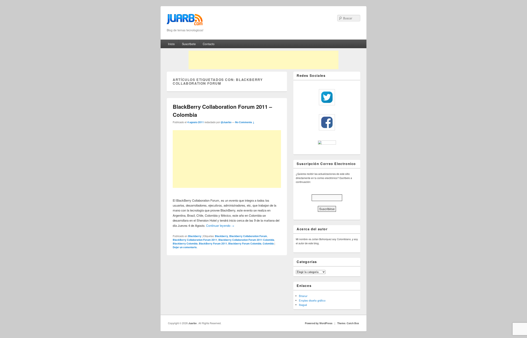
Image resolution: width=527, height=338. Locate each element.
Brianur (303, 296)
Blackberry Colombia (185, 243)
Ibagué (303, 305)
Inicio (171, 44)
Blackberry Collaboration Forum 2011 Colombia (246, 240)
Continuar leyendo (220, 225)
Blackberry (194, 236)
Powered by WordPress (318, 323)
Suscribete (189, 44)
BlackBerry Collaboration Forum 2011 (195, 240)
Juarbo (192, 323)
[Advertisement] (263, 60)
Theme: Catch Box (348, 323)
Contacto (209, 44)
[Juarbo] (185, 21)
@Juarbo (226, 122)
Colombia (268, 243)
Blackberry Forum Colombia (244, 243)
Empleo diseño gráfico (312, 300)
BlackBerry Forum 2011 (213, 243)
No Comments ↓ (244, 122)
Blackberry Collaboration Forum (248, 236)
